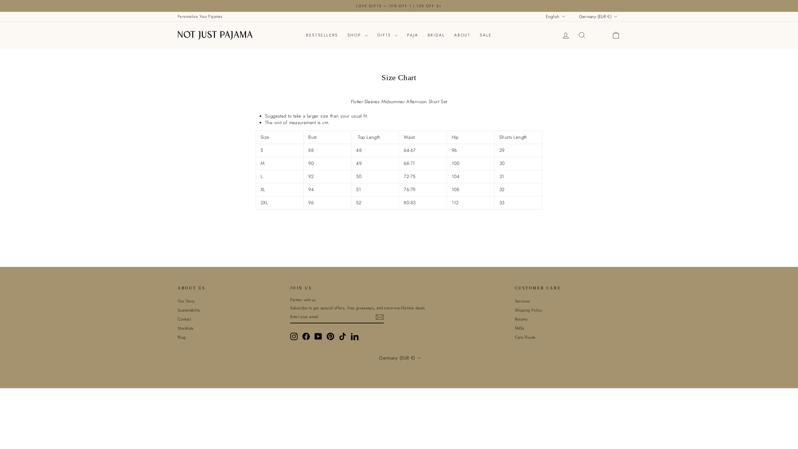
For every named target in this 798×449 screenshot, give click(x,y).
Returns (521, 319)
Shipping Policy (528, 310)
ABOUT (462, 35)
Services (522, 301)
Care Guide (525, 337)
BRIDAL (436, 35)
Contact (184, 319)
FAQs (519, 328)
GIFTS (385, 35)
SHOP (355, 35)
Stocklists (186, 328)
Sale (486, 35)
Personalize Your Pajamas (200, 16)
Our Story (186, 301)
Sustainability (189, 310)
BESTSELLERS (322, 35)
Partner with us (303, 300)
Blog (182, 337)
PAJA (412, 35)
